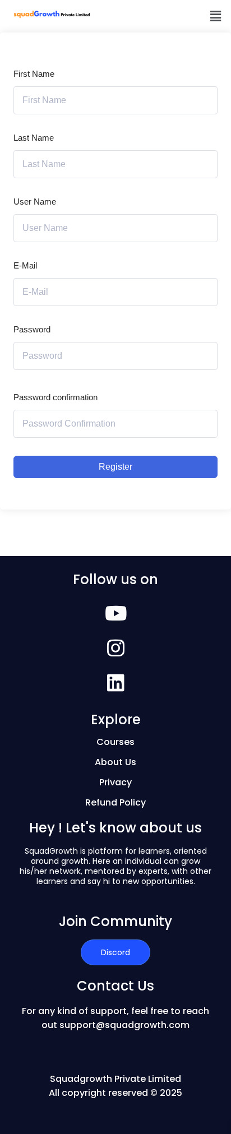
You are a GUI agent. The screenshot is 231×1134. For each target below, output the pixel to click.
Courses (115, 741)
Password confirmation (55, 397)
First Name (33, 73)
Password (31, 329)
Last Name (33, 137)
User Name (34, 201)
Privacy (115, 782)
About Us (115, 762)
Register (115, 466)
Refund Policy (115, 802)
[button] (215, 16)
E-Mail (25, 265)
